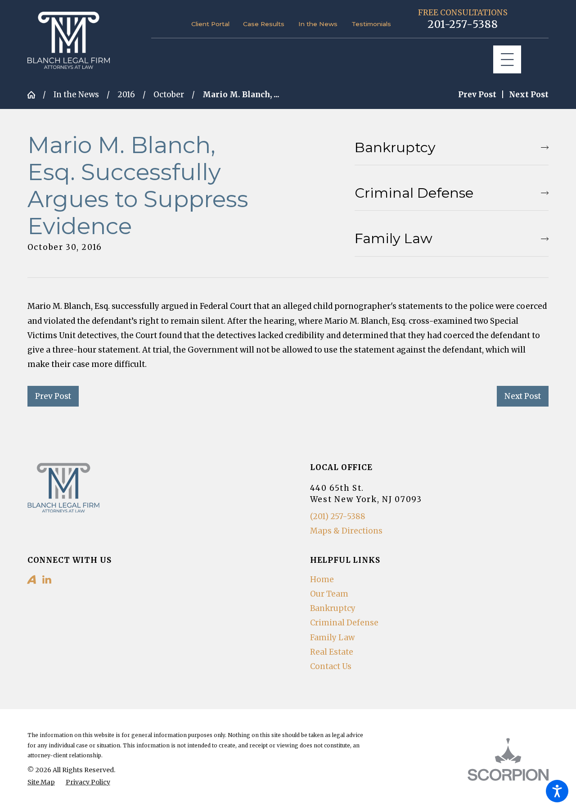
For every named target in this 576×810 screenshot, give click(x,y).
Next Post (522, 396)
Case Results (263, 23)
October (168, 95)
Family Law (332, 638)
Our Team (329, 594)
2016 (126, 95)
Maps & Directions (346, 531)
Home (322, 579)
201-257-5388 (463, 24)
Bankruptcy (333, 608)
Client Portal (210, 23)
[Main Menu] (507, 59)
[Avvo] (31, 579)
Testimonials (371, 23)
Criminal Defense (344, 623)
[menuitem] (429, 579)
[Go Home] (35, 95)
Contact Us (330, 666)
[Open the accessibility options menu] (557, 791)
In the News (318, 23)
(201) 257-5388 (337, 516)
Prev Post (53, 396)
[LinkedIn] (46, 579)
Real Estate (331, 652)
